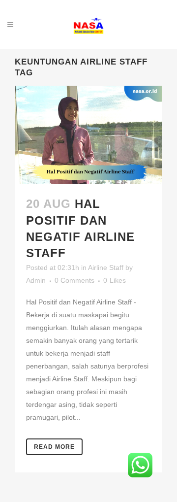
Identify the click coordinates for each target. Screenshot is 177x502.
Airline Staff (105, 267)
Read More (54, 446)
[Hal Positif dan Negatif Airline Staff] (88, 135)
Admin (36, 280)
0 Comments (74, 280)
